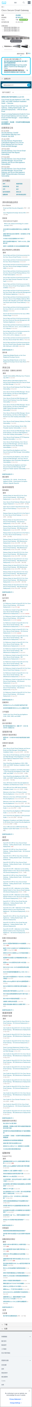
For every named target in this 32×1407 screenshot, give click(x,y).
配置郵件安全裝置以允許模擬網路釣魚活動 (15, 957)
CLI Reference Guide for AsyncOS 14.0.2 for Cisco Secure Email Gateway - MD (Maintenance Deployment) (15, 657)
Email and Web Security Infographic (13, 208)
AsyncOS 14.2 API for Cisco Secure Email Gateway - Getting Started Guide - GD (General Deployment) (16, 877)
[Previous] (2, 37)
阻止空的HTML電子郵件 (10, 1123)
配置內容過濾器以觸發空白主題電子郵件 (14, 1004)
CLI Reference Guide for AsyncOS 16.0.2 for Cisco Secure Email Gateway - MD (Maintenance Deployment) (15, 624)
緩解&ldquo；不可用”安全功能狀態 (13, 1289)
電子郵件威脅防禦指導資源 (12, 61)
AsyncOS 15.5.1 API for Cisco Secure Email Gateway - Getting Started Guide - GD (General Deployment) (16, 857)
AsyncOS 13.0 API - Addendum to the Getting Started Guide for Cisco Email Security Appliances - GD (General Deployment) (16, 930)
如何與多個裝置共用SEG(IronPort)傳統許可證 (16, 708)
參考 (4, 183)
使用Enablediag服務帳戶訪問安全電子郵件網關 (16, 1166)
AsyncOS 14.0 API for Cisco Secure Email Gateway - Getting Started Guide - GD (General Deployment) (16, 883)
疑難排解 (5, 194)
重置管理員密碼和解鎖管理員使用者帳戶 (14, 1230)
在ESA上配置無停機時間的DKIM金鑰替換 (14, 943)
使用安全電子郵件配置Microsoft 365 (12, 97)
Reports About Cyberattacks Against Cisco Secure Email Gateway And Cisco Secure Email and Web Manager (16, 382)
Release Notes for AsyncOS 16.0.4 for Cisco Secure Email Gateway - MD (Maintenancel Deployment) (15, 528)
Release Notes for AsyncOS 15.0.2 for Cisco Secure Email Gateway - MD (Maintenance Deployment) (15, 580)
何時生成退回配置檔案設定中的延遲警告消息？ (16, 1201)
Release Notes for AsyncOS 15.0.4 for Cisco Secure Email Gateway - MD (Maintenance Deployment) (15, 547)
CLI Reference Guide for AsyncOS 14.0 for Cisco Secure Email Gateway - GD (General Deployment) (17, 694)
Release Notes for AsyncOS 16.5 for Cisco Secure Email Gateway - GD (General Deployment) (15, 497)
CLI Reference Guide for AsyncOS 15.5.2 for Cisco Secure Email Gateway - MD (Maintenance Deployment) (15, 650)
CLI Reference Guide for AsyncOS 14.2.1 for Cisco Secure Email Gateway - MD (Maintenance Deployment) (15, 674)
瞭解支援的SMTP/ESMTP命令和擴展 (13, 1283)
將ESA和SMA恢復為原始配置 (11, 998)
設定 (17, 186)
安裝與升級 (6, 186)
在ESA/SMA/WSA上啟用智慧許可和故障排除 (15, 1292)
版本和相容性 (6, 192)
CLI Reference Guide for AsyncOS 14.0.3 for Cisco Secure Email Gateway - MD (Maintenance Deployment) (15, 663)
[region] (16, 1397)
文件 (4, 189)
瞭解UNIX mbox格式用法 (10, 1176)
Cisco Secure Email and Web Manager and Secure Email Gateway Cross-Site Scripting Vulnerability (15, 400)
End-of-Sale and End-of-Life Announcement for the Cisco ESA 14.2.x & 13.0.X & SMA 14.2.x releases (16, 309)
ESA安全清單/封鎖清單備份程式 (12, 1149)
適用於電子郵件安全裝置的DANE (12, 1143)
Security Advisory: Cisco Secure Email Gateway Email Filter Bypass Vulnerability (13, 152)
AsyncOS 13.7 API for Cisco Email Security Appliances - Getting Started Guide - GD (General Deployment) (15, 903)
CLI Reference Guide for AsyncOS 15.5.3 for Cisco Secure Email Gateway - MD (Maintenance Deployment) (15, 644)
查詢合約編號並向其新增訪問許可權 (13, 1173)
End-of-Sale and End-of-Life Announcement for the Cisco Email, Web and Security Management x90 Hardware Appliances (16, 292)
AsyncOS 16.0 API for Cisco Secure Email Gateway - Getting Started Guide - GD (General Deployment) (16, 851)
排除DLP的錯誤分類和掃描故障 (12, 1280)
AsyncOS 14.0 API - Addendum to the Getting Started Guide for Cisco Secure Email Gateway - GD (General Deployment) (16, 896)
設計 (17, 189)
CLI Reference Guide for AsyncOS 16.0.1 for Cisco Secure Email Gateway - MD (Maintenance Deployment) (15, 611)
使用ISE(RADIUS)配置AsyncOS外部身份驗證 (16, 953)
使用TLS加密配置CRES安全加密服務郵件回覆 (16, 246)
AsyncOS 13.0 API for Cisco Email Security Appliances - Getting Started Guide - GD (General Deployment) (15, 924)
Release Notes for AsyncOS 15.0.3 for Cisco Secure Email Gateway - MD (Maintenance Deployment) (15, 573)
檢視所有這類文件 (7, 350)
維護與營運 (19, 183)
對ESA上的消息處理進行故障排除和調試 (14, 1268)
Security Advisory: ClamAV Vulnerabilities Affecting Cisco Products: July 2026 (10, 134)
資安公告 (18, 192)
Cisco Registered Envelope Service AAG (14, 212)
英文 (29, 53)
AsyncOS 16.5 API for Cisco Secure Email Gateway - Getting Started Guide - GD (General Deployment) (16, 844)
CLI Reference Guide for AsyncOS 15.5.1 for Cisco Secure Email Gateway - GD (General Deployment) (15, 631)
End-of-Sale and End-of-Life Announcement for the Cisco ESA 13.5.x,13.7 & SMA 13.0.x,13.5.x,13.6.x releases (16, 333)
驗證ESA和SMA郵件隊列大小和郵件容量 (14, 1244)
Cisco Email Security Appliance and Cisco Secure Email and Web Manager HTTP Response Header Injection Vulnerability (14, 466)
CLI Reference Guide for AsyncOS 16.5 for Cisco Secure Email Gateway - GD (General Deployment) (17, 605)
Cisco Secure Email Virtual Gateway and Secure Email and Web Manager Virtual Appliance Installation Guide (16, 750)
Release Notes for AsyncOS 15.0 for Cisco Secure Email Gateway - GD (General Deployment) (15, 521)
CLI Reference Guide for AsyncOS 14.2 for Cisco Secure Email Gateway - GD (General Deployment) (17, 687)
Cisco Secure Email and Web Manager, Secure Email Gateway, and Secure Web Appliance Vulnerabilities (16, 393)
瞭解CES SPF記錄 (8, 1188)
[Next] (29, 37)
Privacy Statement (15, 1399)
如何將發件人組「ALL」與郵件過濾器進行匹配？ (16, 1215)
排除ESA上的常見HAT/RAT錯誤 (12, 1286)
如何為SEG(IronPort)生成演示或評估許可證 (15, 705)
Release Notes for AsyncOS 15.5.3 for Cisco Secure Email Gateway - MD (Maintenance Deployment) (15, 586)
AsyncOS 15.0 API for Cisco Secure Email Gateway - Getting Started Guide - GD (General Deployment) (16, 864)
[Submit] (28, 85)
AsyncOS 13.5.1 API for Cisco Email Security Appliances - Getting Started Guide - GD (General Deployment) (15, 917)
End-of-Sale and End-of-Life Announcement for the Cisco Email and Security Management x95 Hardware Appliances (16, 320)
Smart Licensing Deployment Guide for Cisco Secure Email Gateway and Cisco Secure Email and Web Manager (16, 1049)
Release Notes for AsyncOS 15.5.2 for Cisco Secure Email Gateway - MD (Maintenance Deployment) (15, 567)
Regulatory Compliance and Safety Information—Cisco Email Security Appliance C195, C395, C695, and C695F (16, 771)
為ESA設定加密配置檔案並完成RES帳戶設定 (15, 994)
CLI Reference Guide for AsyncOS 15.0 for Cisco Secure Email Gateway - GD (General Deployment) (17, 681)
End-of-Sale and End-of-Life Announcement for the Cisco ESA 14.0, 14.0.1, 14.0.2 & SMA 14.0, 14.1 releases (16, 326)
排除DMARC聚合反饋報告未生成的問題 (14, 1254)
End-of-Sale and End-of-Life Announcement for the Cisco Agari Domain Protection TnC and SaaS (16, 279)
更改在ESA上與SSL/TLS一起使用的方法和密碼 (16, 1146)
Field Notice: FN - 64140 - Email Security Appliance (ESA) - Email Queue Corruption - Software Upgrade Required (15, 481)
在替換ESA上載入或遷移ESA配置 (12, 1170)
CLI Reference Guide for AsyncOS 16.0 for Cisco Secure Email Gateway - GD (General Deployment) (17, 618)
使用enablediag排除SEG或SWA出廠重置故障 (16, 981)
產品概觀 (18, 15)
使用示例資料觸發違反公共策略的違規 (14, 1273)
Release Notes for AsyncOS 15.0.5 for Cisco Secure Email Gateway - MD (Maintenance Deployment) (15, 541)
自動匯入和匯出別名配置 (10, 1001)
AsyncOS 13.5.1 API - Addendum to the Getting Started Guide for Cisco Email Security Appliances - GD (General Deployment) (16, 909)
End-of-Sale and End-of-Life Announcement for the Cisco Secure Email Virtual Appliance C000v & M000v (16, 285)
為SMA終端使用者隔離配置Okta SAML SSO (15, 972)
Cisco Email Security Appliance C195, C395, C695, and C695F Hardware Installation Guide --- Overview (15, 101)
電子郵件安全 (19, 17)
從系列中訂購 (23, 19)
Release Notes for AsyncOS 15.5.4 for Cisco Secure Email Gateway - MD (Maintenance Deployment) (15, 554)
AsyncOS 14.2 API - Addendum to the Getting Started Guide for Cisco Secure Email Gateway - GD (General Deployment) (16, 890)
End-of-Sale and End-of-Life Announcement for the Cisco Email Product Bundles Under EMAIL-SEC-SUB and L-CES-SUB (16, 344)
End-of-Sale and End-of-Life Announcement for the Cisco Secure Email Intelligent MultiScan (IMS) (16, 266)
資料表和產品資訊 (21, 194)
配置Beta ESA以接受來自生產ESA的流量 (14, 962)
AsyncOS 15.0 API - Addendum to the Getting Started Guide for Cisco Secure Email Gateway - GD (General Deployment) (16, 870)
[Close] (29, 1391)
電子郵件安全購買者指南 (10, 1316)
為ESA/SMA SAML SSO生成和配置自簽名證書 (16, 967)
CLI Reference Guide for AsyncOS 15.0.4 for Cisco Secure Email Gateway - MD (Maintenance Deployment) (15, 637)
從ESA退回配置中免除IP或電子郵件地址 (14, 1249)
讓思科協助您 (21, 53)
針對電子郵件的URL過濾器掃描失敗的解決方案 (16, 1205)
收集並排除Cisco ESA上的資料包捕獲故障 (15, 1301)
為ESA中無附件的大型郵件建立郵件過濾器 (15, 986)
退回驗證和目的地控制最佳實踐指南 (13, 1140)
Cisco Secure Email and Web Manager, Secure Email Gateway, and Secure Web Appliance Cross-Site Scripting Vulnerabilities (16, 432)
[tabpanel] (16, 110)
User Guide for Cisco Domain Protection (14, 1099)
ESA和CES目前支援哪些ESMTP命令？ (14, 238)
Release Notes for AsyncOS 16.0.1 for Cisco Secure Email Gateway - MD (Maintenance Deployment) (15, 560)
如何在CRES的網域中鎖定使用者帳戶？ (14, 1219)
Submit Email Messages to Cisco (15, 67)
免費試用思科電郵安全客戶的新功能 (16, 71)
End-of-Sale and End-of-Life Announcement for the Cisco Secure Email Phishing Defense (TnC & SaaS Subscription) (16, 272)
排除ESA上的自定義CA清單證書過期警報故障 (16, 1276)
